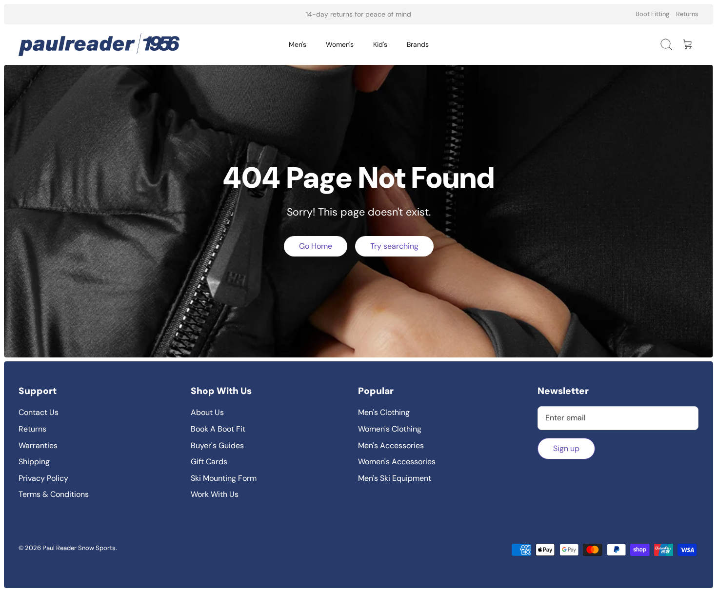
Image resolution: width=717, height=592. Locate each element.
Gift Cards (209, 461)
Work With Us (215, 494)
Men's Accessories (391, 445)
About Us (207, 412)
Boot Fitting (652, 14)
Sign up (566, 448)
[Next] (473, 14)
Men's (297, 44)
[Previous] (244, 14)
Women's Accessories (397, 461)
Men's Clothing (384, 412)
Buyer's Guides (217, 445)
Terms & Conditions (54, 494)
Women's (340, 44)
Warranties (38, 445)
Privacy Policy (43, 478)
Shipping (34, 461)
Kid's (380, 44)
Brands (418, 44)
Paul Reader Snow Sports (79, 548)
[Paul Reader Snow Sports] (99, 44)
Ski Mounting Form (224, 478)
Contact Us (39, 412)
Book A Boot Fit (218, 429)
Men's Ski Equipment (394, 478)
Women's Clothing (389, 429)
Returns (687, 14)
